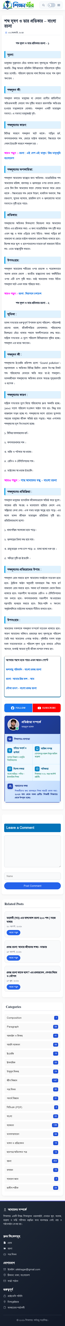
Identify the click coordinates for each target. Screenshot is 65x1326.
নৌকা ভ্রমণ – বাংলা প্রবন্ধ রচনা (21, 688)
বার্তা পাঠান (13, 1281)
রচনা (10, 1248)
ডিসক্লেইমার (13, 1301)
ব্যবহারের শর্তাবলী (16, 1307)
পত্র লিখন (12, 1254)
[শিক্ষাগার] (18, 5)
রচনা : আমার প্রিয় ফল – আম (20, 679)
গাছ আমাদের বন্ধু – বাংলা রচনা (39, 480)
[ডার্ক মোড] (51, 5)
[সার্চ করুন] (43, 5)
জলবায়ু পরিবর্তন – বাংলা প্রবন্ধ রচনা (23, 669)
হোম (10, 1242)
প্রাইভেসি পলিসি (15, 1296)
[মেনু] (59, 5)
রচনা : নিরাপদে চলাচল (30, 293)
